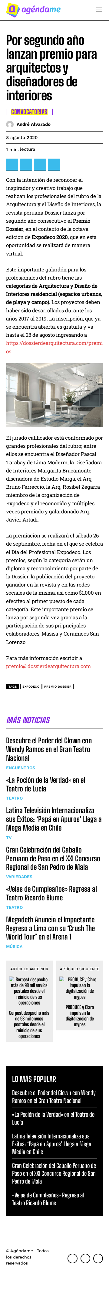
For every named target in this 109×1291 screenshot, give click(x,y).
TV (9, 837)
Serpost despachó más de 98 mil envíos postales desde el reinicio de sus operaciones (29, 1024)
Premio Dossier (57, 686)
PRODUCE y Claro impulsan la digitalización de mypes (80, 1015)
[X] (26, 165)
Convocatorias (29, 112)
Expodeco (30, 686)
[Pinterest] (40, 165)
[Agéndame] (33, 10)
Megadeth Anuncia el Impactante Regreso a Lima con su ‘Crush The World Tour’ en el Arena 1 (50, 928)
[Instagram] (85, 1258)
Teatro (14, 798)
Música (14, 946)
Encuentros (20, 768)
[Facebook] (12, 165)
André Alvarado (34, 124)
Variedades (19, 877)
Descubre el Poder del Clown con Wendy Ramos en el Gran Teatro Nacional (49, 749)
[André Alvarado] (11, 124)
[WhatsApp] (54, 165)
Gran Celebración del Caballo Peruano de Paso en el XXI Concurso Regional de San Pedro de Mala (53, 858)
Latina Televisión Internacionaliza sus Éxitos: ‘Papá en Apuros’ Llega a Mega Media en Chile (54, 819)
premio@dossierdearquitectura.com (48, 666)
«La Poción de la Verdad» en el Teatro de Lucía (45, 784)
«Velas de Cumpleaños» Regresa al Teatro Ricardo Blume (51, 893)
